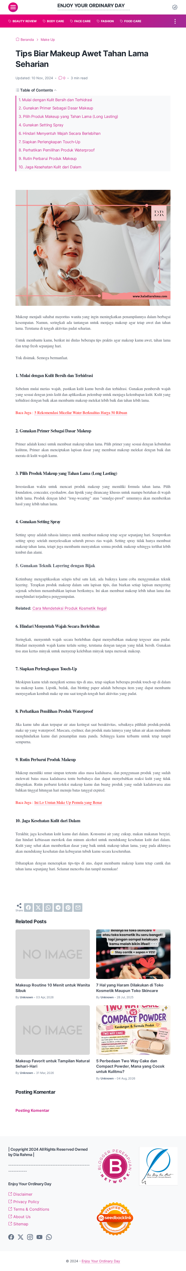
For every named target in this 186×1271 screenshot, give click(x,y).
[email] (78, 907)
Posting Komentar (32, 1110)
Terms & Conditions (30, 1209)
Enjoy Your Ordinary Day (91, 5)
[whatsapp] (48, 907)
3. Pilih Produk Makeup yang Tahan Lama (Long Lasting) (68, 116)
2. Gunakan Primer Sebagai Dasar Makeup (56, 108)
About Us (21, 1216)
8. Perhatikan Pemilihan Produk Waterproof (57, 150)
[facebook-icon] (11, 1237)
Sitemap (20, 1223)
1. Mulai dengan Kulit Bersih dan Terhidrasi (55, 99)
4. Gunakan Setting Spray (41, 124)
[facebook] (28, 907)
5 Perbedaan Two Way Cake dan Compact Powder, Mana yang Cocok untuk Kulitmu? (130, 1066)
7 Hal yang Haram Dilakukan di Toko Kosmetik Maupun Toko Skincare (129, 988)
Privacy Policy (25, 1201)
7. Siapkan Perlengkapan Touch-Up (49, 141)
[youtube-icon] (39, 1237)
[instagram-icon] (30, 1237)
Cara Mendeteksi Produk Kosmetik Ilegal (69, 608)
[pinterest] (68, 907)
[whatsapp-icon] (49, 1237)
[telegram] (58, 907)
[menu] (13, 7)
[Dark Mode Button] (175, 7)
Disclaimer (22, 1194)
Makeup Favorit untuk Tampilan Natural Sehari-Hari (53, 1063)
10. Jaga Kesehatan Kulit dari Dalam (50, 166)
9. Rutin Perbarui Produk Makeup (48, 158)
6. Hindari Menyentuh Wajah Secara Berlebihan (60, 133)
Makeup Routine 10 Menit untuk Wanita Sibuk (53, 988)
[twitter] (38, 907)
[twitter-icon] (20, 1237)
